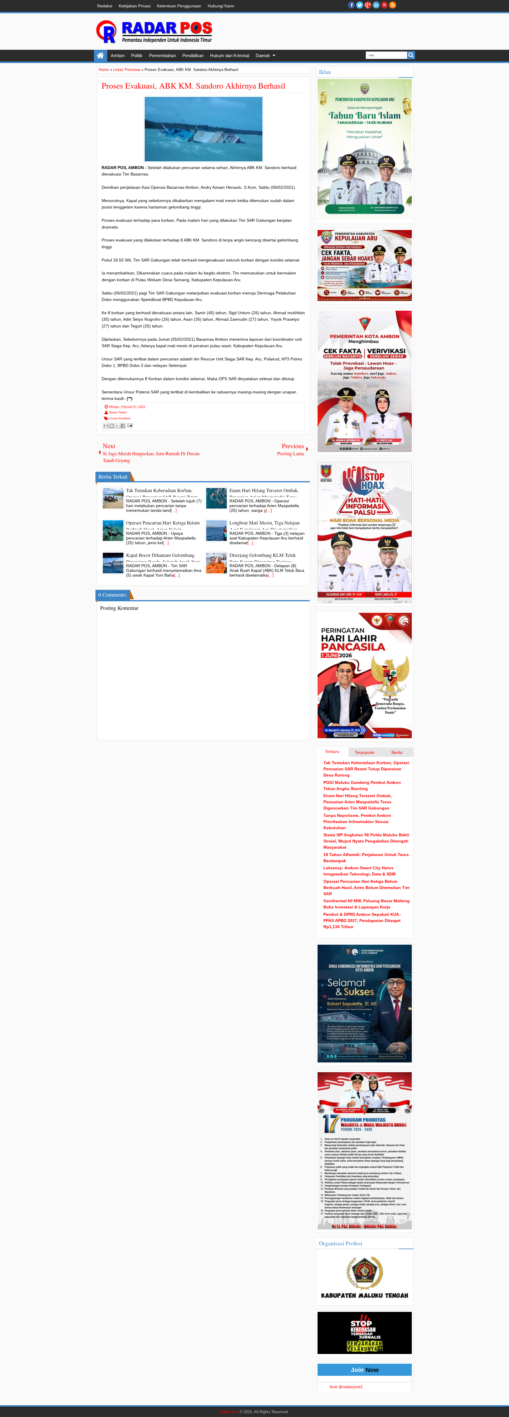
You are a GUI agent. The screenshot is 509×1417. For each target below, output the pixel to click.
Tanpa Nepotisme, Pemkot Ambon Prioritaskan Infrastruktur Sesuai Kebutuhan (357, 821)
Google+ (367, 5)
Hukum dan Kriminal (229, 55)
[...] (174, 510)
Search (411, 55)
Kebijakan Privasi (135, 6)
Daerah (263, 55)
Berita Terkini (118, 412)
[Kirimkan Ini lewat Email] (106, 426)
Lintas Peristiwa (119, 418)
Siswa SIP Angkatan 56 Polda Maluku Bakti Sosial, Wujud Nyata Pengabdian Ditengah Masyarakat (366, 841)
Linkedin (376, 5)
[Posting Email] (129, 425)
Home (100, 56)
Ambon (118, 55)
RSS (392, 5)
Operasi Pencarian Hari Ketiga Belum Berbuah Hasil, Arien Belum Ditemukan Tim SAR (366, 887)
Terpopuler (365, 752)
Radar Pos (229, 1412)
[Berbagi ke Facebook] (123, 426)
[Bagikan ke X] (117, 426)
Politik (137, 55)
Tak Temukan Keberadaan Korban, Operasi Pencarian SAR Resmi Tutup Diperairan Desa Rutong (366, 768)
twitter (359, 5)
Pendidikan (193, 55)
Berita (396, 752)
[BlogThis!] (112, 426)
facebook (351, 5)
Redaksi (104, 6)
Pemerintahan (162, 55)
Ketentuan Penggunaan (179, 6)
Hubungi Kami (221, 6)
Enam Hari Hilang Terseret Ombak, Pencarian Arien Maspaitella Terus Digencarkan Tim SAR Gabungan (357, 801)
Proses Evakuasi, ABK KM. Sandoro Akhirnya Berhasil (193, 85)
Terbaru (332, 751)
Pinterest (384, 5)
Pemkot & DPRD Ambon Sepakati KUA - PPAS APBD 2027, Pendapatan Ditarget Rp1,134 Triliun (362, 920)
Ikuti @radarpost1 (346, 1386)
